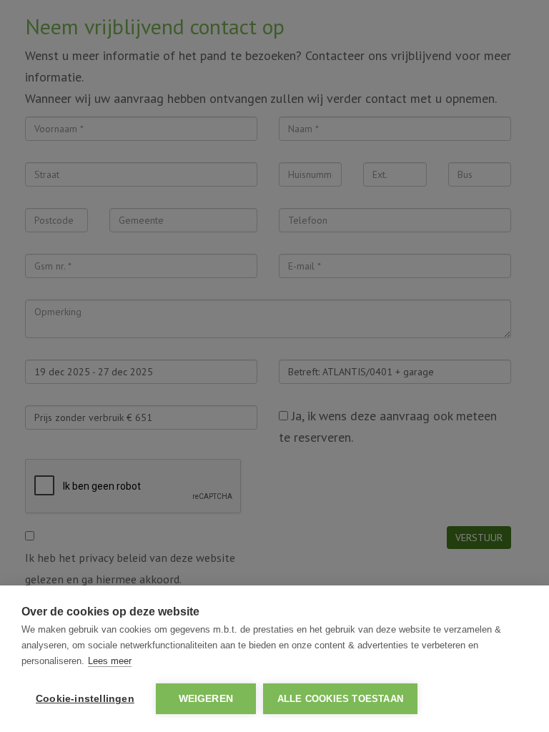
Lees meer (110, 661)
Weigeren (206, 698)
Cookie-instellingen (85, 698)
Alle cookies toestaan (340, 698)
